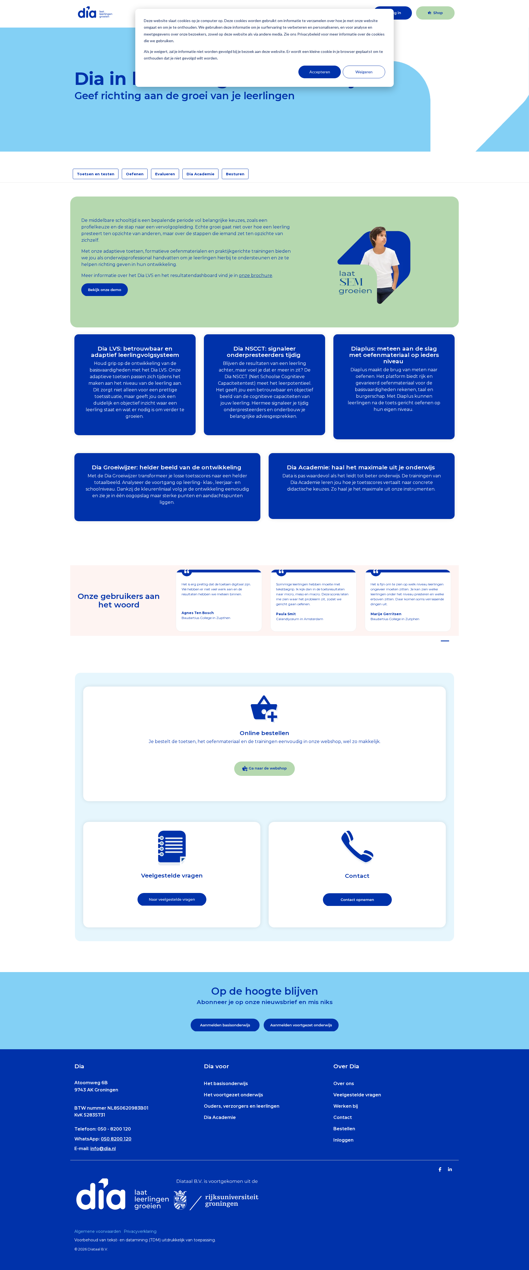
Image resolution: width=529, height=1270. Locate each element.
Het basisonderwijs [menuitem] (226, 1083)
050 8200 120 (116, 1139)
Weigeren (364, 71)
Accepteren (319, 71)
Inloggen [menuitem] (343, 1140)
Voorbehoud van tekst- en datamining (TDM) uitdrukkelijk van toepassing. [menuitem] (145, 1239)
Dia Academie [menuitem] (220, 1117)
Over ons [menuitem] (343, 1083)
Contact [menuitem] (342, 1117)
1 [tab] (443, 643)
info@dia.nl (103, 1148)
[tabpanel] (219, 600)
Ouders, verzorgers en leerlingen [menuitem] (241, 1106)
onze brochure (255, 275)
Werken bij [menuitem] (345, 1106)
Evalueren (165, 174)
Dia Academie (200, 174)
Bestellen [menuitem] (344, 1128)
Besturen (235, 174)
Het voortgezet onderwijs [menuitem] (233, 1094)
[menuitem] (99, 1231)
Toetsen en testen (95, 174)
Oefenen (135, 174)
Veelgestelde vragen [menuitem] (357, 1094)
